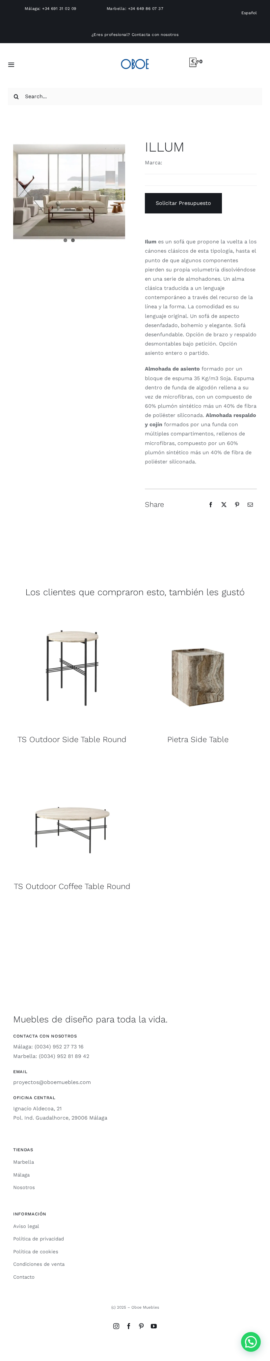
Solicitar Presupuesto (183, 203)
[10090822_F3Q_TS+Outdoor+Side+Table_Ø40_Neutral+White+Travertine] (72, 611)
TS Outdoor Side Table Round (71, 739)
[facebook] (129, 1326)
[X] (223, 504)
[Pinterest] (237, 504)
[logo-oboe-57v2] (135, 58)
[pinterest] (141, 1326)
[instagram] (116, 1326)
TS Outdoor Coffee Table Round (72, 886)
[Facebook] (210, 504)
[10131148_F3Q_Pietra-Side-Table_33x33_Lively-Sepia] (198, 611)
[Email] (250, 504)
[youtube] (154, 1326)
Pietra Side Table (198, 739)
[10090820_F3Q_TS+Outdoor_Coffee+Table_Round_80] (72, 758)
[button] (251, 1342)
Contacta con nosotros (155, 34)
